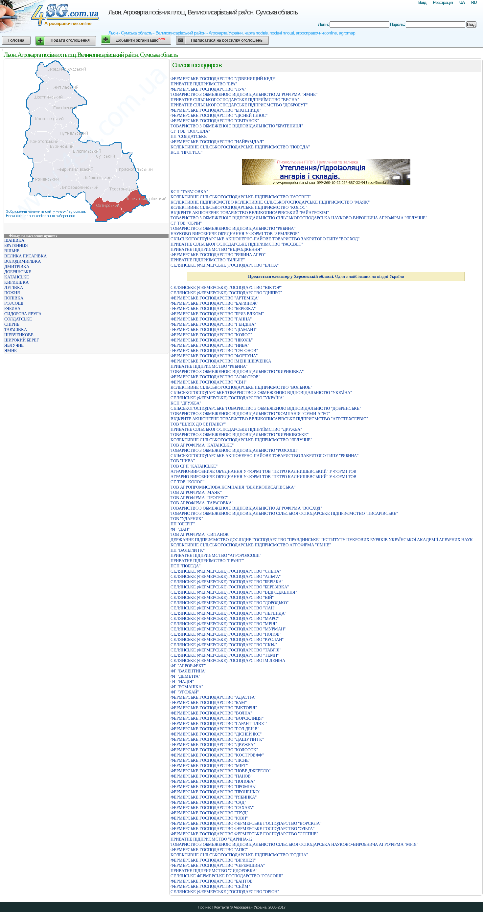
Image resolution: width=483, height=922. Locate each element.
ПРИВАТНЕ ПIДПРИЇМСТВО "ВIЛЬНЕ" (208, 259)
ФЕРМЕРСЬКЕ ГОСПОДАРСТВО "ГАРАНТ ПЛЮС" (219, 723)
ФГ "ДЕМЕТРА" (185, 676)
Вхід (422, 2)
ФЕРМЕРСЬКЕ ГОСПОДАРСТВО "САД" (208, 802)
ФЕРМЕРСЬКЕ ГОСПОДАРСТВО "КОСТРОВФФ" (217, 755)
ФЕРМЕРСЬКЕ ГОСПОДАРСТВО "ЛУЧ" (208, 89)
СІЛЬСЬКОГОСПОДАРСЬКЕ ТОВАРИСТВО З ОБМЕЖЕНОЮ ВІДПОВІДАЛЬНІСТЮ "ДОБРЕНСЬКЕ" (266, 408)
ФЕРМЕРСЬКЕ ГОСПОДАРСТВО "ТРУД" (209, 812)
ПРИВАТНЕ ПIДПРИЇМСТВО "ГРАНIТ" (207, 560)
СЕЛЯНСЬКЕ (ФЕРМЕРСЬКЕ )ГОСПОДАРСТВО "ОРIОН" (225, 891)
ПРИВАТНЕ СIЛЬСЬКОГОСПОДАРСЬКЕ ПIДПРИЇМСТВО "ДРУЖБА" (236, 429)
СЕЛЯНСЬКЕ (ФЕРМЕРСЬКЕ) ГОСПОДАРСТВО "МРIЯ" (224, 623)
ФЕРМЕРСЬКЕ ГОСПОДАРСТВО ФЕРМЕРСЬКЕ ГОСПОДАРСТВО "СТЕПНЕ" (244, 833)
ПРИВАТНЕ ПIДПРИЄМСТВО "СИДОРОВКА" (214, 870)
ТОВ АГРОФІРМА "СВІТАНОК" (200, 534)
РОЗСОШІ (13, 303)
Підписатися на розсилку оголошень (227, 40)
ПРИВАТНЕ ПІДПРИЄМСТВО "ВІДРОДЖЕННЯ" (216, 249)
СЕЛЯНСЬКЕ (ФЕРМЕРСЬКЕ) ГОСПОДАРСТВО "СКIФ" (224, 644)
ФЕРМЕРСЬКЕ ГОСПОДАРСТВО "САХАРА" (212, 807)
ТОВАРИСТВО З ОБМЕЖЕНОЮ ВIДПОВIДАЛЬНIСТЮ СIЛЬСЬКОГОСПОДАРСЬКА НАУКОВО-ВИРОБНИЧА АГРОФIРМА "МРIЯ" (294, 844)
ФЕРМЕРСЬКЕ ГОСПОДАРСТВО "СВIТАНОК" (215, 120)
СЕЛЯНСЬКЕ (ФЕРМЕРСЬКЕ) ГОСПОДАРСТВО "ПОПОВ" (226, 634)
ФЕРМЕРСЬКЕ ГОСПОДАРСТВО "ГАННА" (211, 319)
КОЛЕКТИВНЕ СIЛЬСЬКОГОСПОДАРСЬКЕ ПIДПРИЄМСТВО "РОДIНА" (239, 854)
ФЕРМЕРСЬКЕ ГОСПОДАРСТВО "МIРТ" (209, 765)
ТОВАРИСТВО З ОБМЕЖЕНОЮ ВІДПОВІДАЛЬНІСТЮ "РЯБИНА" (233, 228)
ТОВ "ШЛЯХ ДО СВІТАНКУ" (198, 424)
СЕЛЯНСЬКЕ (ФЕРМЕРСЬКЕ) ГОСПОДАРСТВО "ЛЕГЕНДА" (228, 613)
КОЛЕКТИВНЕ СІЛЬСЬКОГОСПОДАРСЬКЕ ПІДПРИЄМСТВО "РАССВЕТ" (241, 196)
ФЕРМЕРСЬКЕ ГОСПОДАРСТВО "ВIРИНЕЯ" (213, 860)
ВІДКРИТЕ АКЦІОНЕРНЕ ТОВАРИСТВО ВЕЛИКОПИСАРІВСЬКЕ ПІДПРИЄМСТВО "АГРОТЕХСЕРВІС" (269, 418)
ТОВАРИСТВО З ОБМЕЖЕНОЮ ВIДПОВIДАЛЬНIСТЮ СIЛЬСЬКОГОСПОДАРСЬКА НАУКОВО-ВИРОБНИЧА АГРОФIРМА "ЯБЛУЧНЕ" (299, 217)
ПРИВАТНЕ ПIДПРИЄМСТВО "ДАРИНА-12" (212, 839)
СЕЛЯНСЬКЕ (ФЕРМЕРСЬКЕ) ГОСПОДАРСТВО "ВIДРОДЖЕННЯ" (234, 592)
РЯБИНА (12, 308)
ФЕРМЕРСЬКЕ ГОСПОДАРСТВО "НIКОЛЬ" (212, 340)
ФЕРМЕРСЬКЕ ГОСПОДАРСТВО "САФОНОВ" (214, 350)
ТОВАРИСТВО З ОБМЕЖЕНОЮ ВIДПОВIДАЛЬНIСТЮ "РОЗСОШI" (234, 450)
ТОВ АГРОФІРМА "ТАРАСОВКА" (202, 502)
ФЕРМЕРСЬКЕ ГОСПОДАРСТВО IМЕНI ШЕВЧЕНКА (221, 361)
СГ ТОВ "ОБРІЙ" (186, 223)
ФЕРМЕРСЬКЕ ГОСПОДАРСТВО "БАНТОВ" (212, 881)
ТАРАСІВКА (15, 329)
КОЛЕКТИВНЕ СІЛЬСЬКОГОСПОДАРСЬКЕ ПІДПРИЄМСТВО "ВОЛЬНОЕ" (241, 387)
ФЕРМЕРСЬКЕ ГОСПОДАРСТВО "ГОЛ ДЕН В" (215, 728)
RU (473, 2)
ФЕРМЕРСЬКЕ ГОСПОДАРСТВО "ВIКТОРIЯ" (214, 707)
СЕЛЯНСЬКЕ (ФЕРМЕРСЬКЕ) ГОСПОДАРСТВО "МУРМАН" (228, 628)
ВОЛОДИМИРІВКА (22, 261)
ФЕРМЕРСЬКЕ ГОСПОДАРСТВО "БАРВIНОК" (214, 303)
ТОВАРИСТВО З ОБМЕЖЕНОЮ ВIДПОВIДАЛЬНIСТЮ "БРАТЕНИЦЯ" (237, 125)
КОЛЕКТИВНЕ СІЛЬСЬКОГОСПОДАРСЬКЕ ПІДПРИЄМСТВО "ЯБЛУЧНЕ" (241, 439)
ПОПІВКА (13, 298)
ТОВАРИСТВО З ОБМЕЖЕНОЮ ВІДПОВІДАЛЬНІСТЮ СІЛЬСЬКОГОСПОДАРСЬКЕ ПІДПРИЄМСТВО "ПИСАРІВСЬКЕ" (284, 513)
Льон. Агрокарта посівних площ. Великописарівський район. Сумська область (202, 12)
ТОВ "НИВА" (183, 460)
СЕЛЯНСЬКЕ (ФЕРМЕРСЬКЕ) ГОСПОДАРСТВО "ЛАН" (223, 607)
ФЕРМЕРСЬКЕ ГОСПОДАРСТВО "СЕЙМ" (210, 886)
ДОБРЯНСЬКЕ (17, 271)
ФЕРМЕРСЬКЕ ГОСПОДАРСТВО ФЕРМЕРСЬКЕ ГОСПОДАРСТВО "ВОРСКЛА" (246, 823)
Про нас (204, 907)
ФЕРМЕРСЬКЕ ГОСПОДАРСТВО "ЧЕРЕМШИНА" (218, 865)
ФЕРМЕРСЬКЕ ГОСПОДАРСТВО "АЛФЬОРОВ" (215, 376)
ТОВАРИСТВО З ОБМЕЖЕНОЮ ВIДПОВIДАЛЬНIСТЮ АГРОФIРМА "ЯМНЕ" (244, 94)
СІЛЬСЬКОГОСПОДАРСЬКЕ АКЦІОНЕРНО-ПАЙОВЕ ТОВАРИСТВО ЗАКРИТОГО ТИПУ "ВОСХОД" (265, 238)
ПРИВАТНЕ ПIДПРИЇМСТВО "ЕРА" (204, 83)
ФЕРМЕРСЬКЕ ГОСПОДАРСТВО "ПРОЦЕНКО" (215, 791)
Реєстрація (443, 2)
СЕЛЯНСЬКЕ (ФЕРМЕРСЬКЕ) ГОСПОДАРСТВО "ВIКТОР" (226, 287)
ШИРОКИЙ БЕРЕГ (21, 340)
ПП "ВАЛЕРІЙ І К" (188, 550)
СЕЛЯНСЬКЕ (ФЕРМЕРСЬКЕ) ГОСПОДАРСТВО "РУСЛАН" (227, 639)
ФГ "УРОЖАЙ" (185, 692)
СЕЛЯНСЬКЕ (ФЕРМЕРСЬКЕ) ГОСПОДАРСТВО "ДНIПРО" (226, 292)
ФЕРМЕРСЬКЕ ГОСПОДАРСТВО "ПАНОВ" (211, 776)
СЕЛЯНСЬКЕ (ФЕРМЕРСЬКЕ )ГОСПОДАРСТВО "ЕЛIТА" (225, 265)
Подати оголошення (70, 40)
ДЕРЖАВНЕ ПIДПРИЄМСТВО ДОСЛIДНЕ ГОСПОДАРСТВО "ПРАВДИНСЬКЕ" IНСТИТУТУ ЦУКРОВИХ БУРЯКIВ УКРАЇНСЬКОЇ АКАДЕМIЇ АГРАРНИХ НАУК (322, 539)
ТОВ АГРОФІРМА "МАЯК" (196, 492)
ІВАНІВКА (14, 240)
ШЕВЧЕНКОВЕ (19, 334)
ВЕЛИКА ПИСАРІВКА (25, 255)
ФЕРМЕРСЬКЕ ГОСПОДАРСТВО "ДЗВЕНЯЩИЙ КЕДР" (223, 78)
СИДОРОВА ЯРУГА (22, 313)
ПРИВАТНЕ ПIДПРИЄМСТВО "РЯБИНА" (209, 366)
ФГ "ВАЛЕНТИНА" (188, 671)
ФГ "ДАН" (180, 529)
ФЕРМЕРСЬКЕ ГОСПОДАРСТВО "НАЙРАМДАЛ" (217, 141)
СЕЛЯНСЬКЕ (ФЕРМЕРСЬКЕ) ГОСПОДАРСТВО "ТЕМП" (225, 655)
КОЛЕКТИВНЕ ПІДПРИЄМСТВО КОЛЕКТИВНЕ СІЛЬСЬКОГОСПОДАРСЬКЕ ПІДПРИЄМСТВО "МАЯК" (270, 202)
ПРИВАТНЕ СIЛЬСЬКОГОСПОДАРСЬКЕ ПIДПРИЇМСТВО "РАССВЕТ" (237, 244)
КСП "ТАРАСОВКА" (189, 191)
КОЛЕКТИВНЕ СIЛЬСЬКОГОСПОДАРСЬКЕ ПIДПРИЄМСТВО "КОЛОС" (239, 207)
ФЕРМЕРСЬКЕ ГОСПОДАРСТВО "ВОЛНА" (211, 713)
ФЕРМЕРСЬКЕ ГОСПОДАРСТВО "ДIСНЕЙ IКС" (216, 734)
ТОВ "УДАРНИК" (187, 518)
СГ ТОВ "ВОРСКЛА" (190, 131)
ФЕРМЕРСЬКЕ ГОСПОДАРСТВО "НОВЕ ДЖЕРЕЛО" (220, 770)
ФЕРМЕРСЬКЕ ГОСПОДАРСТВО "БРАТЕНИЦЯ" (216, 110)
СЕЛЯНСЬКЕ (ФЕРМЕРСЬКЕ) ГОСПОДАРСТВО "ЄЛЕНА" (226, 571)
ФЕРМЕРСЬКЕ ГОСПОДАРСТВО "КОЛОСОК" (214, 749)
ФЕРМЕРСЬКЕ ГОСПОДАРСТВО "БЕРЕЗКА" (213, 308)
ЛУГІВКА (13, 287)
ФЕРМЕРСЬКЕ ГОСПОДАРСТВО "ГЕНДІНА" (213, 324)
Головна (16, 40)
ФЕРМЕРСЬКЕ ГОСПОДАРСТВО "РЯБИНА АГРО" (218, 254)
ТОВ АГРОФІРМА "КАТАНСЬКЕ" (202, 445)
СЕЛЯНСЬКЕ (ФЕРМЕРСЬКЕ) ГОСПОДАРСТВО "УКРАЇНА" (227, 397)
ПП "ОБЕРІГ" (183, 523)
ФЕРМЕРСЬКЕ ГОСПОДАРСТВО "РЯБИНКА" (214, 797)
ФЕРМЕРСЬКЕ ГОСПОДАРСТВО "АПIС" (209, 849)
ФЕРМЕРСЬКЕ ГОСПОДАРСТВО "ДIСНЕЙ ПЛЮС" (219, 115)
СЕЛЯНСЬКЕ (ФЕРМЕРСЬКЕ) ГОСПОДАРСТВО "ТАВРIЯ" (226, 650)
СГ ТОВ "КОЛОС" (187, 481)
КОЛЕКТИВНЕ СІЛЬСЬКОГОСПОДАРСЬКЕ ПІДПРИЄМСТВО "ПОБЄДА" (240, 146)
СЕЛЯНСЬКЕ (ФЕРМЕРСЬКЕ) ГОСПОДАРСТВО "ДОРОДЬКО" (229, 602)
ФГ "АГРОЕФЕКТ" (188, 665)
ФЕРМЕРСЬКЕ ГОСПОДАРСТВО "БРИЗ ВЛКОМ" (217, 313)
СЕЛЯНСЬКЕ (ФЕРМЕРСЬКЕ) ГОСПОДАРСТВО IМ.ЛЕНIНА (228, 660)
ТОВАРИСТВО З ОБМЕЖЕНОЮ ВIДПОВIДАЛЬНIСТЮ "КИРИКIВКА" (237, 371)
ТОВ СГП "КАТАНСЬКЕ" (194, 466)
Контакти (221, 907)
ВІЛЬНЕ (11, 250)
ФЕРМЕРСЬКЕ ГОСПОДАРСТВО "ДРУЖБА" (213, 744)
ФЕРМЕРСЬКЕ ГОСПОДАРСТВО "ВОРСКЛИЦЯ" (217, 718)
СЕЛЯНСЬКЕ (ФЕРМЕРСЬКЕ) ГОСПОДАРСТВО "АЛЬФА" (226, 576)
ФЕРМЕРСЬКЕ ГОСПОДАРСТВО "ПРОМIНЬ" (213, 786)
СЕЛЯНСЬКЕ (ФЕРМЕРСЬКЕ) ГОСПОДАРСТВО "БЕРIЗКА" (227, 581)
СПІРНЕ (11, 324)
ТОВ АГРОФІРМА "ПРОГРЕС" (199, 497)
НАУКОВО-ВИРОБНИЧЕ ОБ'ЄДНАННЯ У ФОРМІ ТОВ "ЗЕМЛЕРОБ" (235, 233)
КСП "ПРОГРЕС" (186, 152)
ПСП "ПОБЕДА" (185, 565)
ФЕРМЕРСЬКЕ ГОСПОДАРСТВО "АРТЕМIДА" (215, 298)
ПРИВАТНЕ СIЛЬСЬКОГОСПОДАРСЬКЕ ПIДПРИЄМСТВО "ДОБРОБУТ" (239, 104)
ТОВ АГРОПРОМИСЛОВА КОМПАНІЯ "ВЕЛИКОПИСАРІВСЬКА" (233, 487)
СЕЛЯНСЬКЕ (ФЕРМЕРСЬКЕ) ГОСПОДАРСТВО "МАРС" (225, 618)
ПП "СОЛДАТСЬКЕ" (189, 136)
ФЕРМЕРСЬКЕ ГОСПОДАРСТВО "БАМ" (209, 702)
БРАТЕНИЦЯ (16, 245)
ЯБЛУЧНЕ (14, 345)
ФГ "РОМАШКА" (187, 686)
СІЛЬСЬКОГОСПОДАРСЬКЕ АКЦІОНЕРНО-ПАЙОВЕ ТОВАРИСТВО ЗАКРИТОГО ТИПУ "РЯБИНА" (264, 455)
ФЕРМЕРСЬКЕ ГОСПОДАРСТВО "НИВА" (210, 345)
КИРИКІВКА (16, 282)
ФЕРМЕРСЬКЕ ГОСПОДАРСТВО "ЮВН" (209, 818)
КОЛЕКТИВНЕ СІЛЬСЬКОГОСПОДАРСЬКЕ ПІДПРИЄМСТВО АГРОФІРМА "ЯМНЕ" (251, 544)
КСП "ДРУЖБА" (186, 403)
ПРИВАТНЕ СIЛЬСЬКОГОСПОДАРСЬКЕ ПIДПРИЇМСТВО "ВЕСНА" (235, 99)
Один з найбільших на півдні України (326, 276)
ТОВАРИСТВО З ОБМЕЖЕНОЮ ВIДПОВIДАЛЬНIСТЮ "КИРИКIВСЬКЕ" (240, 434)
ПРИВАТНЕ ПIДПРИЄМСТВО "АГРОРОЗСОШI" (216, 555)
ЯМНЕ (10, 350)
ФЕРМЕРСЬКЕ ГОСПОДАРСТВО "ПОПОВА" (213, 781)
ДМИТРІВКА (16, 266)
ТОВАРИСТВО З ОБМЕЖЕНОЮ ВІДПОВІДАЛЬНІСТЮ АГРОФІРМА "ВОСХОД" (246, 508)
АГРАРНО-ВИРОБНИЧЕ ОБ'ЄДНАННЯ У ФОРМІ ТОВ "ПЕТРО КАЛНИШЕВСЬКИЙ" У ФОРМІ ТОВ (263, 471)
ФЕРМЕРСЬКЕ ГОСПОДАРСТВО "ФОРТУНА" (214, 355)
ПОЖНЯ (12, 292)
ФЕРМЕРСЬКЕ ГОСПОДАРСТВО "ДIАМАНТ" (214, 329)
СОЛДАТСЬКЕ (18, 319)
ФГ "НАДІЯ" (182, 681)
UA (462, 2)
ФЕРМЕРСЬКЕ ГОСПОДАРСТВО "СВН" (208, 382)
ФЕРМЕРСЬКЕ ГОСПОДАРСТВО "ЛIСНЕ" (210, 760)
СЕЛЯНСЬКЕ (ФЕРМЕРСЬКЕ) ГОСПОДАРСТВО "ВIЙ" (222, 597)
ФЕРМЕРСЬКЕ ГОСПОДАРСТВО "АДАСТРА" (213, 697)
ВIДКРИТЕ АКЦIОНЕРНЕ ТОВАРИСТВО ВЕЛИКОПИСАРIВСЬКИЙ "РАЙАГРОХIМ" (250, 212)
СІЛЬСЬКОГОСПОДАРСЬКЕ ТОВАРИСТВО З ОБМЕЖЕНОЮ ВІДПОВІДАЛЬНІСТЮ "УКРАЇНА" (261, 392)
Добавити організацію (140, 40)
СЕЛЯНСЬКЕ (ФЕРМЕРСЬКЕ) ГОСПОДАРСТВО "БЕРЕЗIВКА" (230, 586)
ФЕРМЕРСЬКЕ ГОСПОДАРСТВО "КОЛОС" (211, 334)
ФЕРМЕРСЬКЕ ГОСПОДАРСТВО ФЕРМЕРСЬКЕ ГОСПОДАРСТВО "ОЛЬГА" (242, 828)
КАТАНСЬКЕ (16, 276)
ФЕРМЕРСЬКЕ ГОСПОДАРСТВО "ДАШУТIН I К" (217, 739)
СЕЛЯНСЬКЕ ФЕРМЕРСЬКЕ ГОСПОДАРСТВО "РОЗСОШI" (227, 875)
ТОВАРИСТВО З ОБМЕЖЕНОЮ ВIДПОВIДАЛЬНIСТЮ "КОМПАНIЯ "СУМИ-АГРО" (250, 413)
